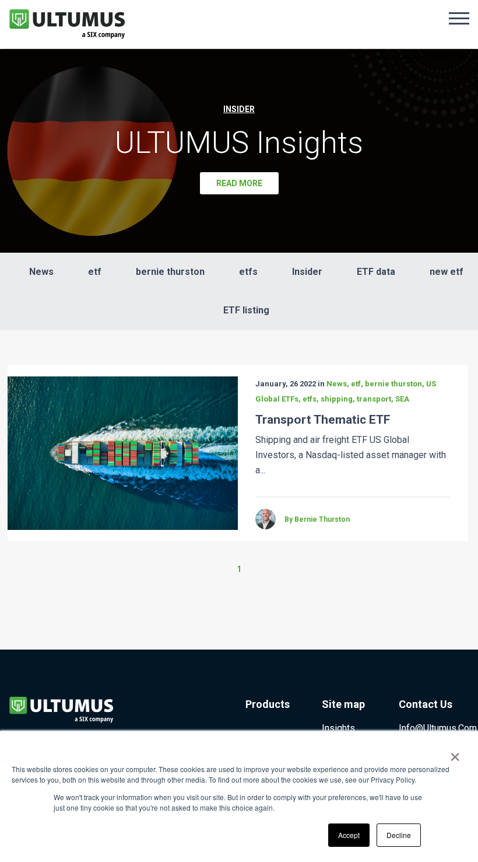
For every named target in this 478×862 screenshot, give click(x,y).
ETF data (376, 271)
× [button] (455, 753)
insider (239, 109)
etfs (248, 271)
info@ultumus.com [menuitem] (438, 728)
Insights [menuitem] (338, 728)
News (41, 271)
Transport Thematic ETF (323, 420)
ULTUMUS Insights (239, 142)
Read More (239, 183)
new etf (446, 271)
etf (94, 271)
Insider (307, 271)
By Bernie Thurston (317, 519)
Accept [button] (349, 835)
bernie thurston (170, 271)
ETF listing (246, 310)
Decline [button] (398, 835)
